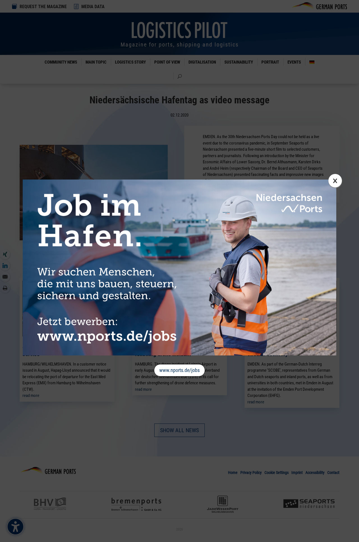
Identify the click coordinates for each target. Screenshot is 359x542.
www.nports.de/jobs (179, 370)
